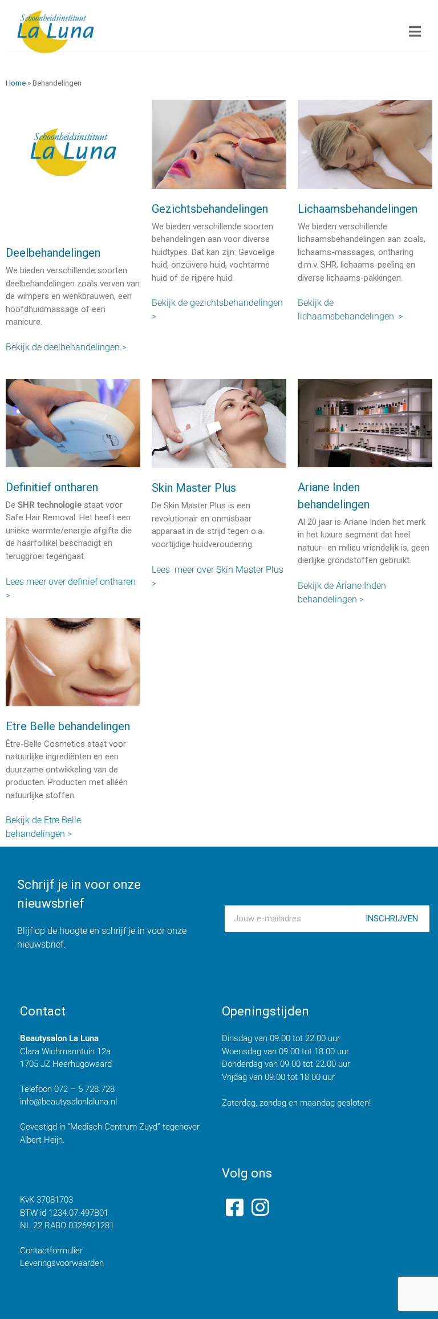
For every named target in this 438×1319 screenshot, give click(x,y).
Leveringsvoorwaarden (62, 1263)
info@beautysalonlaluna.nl (68, 1102)
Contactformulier (51, 1250)
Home (16, 82)
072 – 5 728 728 (84, 1089)
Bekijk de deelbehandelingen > (66, 347)
